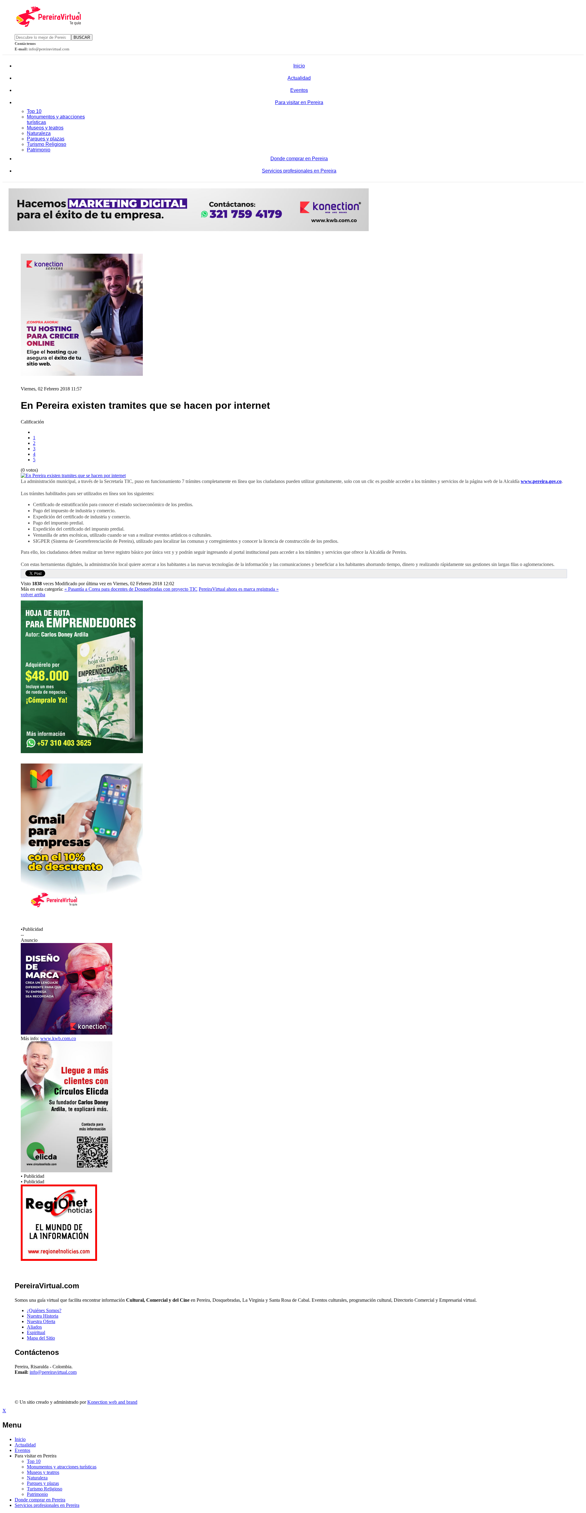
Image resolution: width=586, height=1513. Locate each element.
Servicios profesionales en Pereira (299, 170)
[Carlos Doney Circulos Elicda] (66, 1170)
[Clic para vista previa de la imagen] (73, 475)
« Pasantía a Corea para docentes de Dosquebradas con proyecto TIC (130, 589)
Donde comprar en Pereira (299, 158)
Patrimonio (38, 149)
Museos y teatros (45, 127)
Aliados (34, 1327)
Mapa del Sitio (41, 1338)
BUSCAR (82, 37)
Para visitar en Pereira (299, 102)
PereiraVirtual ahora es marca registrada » (239, 589)
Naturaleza (39, 133)
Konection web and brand (112, 1402)
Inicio (299, 65)
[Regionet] (59, 1259)
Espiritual (36, 1332)
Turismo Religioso (46, 144)
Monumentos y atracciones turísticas (61, 1466)
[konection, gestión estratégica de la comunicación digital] (189, 229)
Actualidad (299, 78)
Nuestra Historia (42, 1316)
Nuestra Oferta (41, 1321)
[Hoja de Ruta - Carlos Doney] (82, 751)
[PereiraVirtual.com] (48, 25)
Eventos (299, 90)
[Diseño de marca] (66, 1033)
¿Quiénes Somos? (44, 1310)
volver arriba (33, 594)
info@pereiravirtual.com (53, 1372)
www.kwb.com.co (58, 1038)
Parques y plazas (45, 138)
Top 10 (34, 111)
